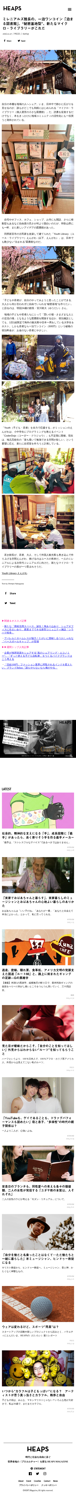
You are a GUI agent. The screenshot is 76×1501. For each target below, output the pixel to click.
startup (26, 33)
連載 (72, 995)
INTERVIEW (70, 847)
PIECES (17, 33)
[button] (38, 1468)
